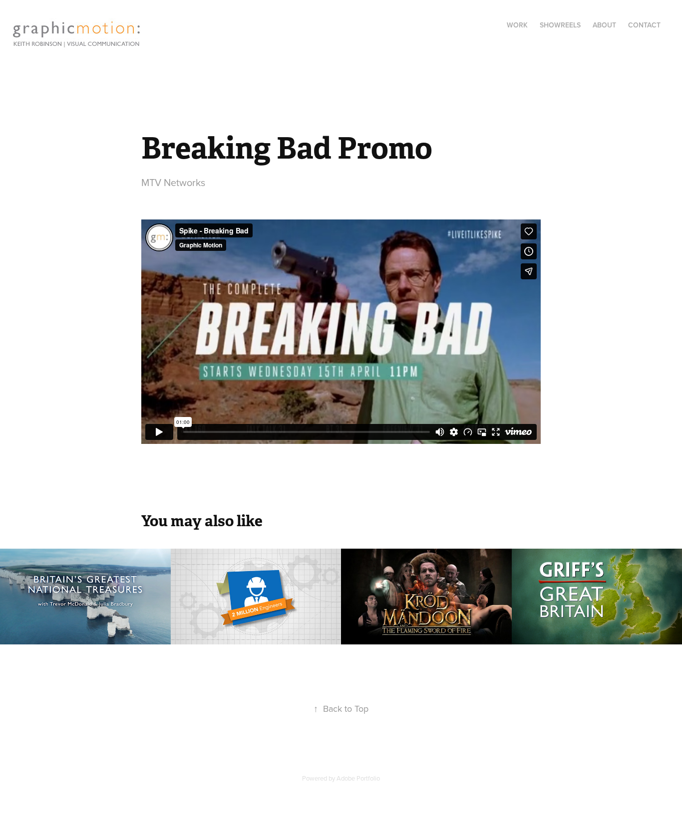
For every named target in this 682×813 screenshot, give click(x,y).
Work (517, 25)
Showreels (560, 25)
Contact (644, 25)
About (604, 25)
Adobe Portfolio (358, 778)
